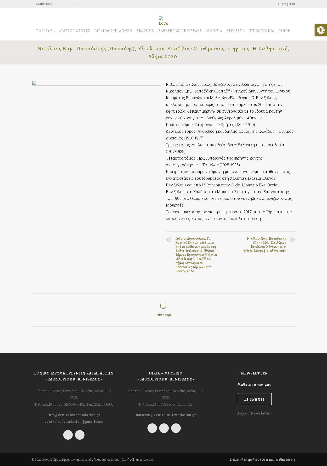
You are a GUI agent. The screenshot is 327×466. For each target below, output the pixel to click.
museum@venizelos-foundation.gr (166, 415)
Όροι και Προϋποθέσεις (278, 459)
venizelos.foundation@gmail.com (73, 421)
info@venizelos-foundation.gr (73, 415)
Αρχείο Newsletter (254, 413)
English (288, 4)
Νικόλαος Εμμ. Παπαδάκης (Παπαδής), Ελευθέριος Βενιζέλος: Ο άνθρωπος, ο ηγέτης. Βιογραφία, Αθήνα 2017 (264, 244)
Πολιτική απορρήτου (244, 459)
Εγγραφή (254, 399)
